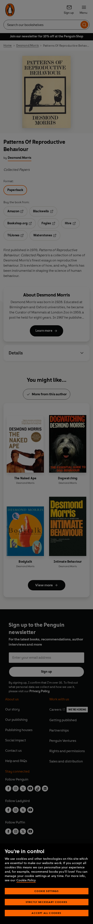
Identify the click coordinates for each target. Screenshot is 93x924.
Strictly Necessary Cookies (46, 902)
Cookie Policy (26, 880)
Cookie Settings (46, 891)
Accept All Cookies (46, 913)
